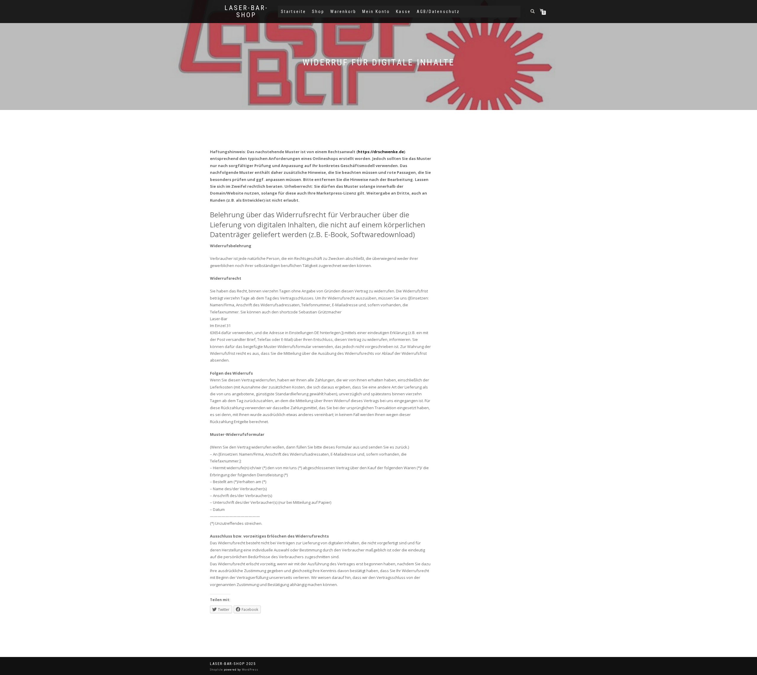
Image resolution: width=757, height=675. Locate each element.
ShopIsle (217, 669)
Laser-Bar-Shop (246, 11)
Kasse (403, 11)
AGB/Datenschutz (438, 11)
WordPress (249, 669)
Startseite (293, 11)
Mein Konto (376, 11)
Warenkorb (343, 11)
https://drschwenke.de (381, 151)
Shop (318, 11)
